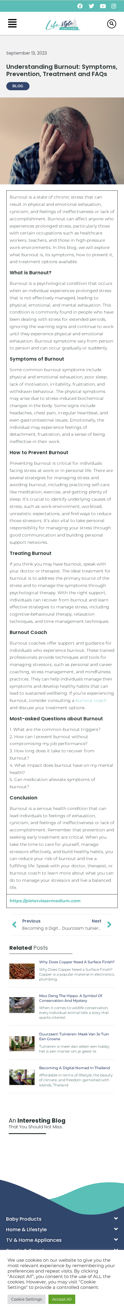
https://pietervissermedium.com (45, 900)
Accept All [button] (62, 1299)
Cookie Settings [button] (26, 1299)
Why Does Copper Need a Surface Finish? (77, 962)
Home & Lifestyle (26, 1229)
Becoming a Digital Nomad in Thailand (74, 1068)
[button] (12, 23)
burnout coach (91, 700)
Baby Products (24, 1219)
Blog (17, 86)
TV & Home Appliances (34, 1240)
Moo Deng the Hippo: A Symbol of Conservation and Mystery (70, 998)
